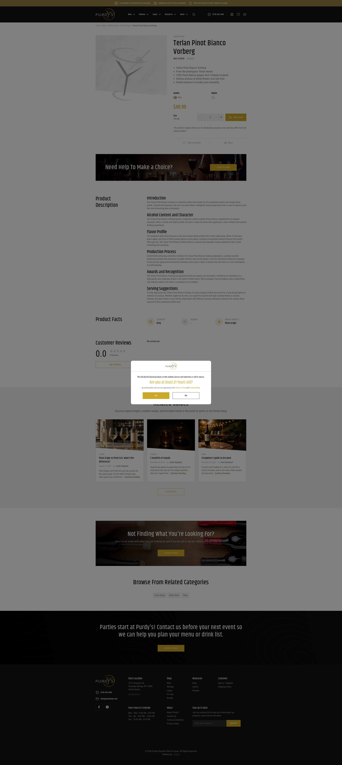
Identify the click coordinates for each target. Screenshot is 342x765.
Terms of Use (180, 388)
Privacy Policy (194, 388)
